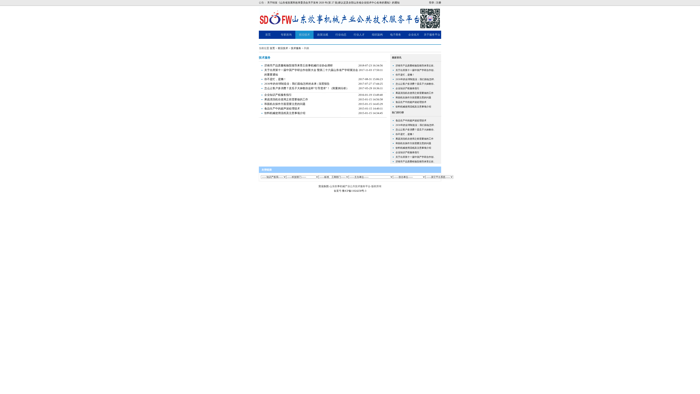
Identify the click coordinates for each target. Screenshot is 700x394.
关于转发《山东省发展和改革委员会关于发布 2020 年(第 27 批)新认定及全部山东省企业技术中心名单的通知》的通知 (333, 2)
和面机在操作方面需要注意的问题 (284, 104)
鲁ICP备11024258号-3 (354, 191)
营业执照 (323, 186)
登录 (431, 2)
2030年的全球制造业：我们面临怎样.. (415, 79)
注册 (438, 2)
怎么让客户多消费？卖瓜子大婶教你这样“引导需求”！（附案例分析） (306, 88)
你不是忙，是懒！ (275, 79)
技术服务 (296, 48)
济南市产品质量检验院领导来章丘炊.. (415, 65)
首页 (272, 48)
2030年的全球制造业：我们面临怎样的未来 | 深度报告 (297, 83)
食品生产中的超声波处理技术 (282, 108)
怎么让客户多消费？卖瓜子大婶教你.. (415, 83)
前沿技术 (283, 48)
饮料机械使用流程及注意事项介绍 (284, 113)
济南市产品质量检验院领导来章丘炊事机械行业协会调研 (298, 65)
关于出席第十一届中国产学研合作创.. (415, 70)
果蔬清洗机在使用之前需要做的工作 (286, 99)
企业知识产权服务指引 (278, 94)
